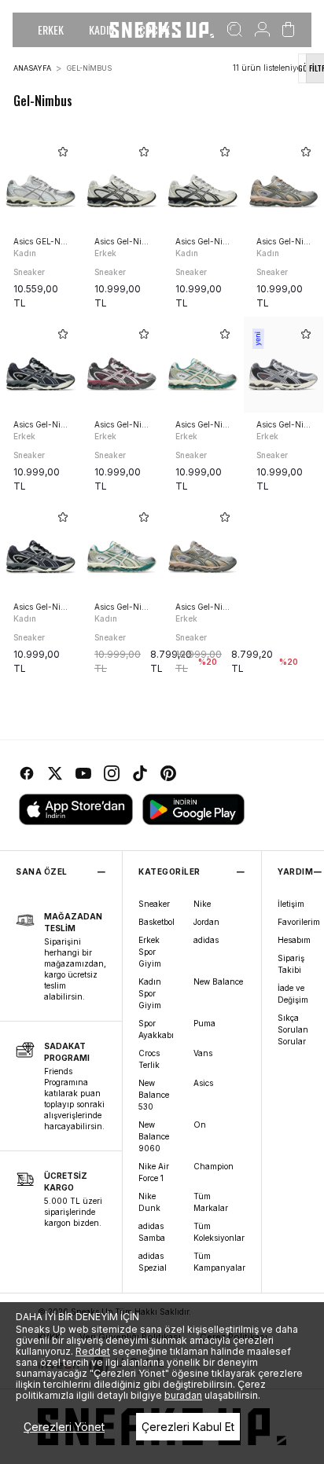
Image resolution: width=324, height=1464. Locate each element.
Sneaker (154, 903)
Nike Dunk (149, 1202)
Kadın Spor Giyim (149, 993)
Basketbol (156, 921)
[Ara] (235, 30)
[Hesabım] (262, 30)
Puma (204, 1023)
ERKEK (51, 29)
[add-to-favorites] (63, 152)
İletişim (291, 903)
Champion (213, 1166)
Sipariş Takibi (291, 963)
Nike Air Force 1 (153, 1172)
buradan (183, 1395)
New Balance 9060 (153, 1136)
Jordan (206, 921)
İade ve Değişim (293, 993)
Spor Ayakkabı (156, 1029)
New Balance (218, 981)
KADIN (101, 29)
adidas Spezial (152, 1261)
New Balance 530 (153, 1094)
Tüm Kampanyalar (219, 1261)
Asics (203, 1083)
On (199, 1124)
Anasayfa (32, 68)
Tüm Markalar (210, 1202)
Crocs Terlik (149, 1059)
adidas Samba (151, 1231)
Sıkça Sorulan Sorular (293, 1029)
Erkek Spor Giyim (149, 951)
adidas (206, 940)
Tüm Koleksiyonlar (219, 1231)
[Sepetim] (288, 30)
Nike (202, 903)
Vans (202, 1053)
